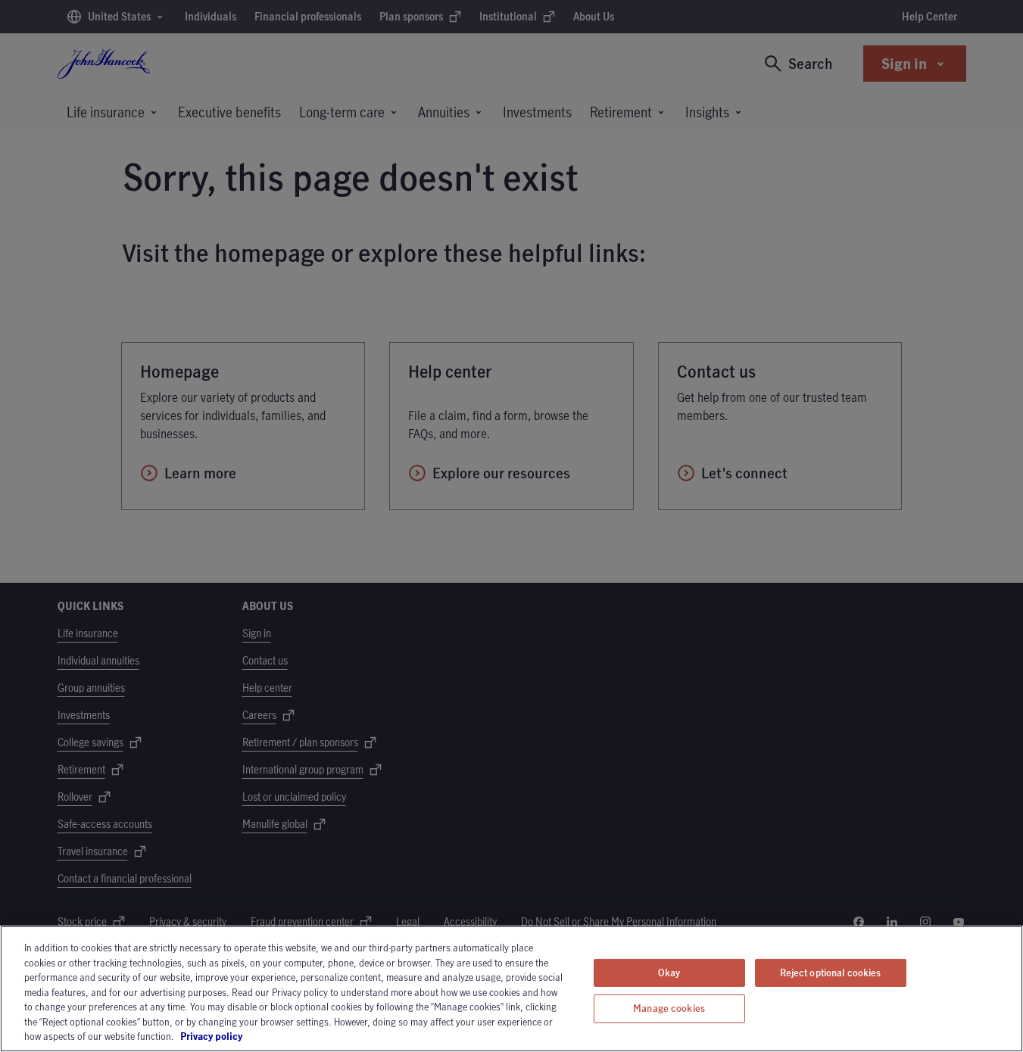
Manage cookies (669, 1008)
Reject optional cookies (830, 972)
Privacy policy (253, 1036)
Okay (669, 972)
